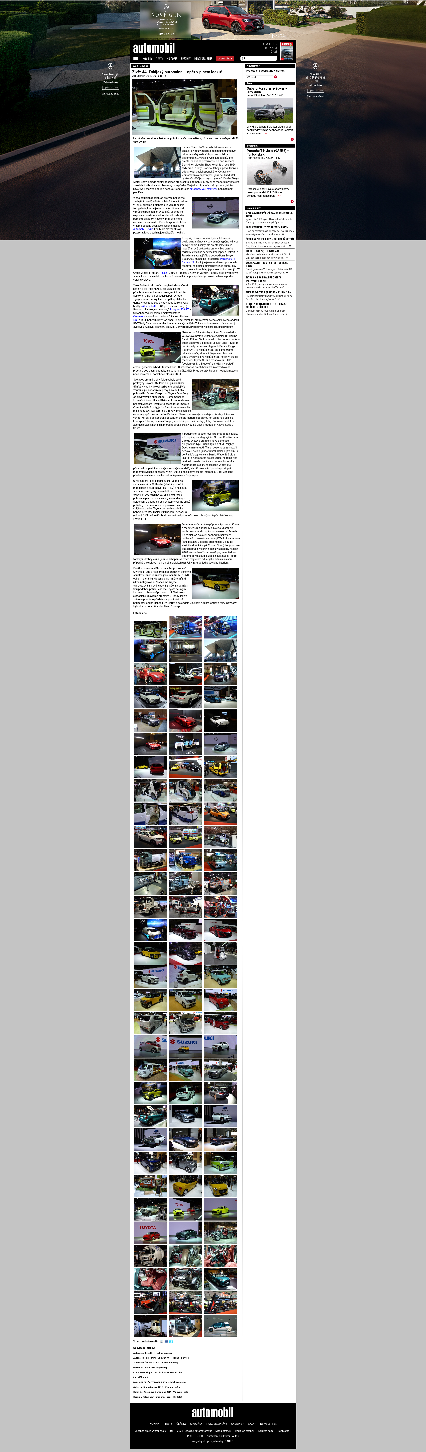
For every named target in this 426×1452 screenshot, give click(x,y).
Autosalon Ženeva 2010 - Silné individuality (155, 1362)
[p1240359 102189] (151, 754)
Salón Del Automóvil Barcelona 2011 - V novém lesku (161, 1392)
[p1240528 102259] (186, 1243)
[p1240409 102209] (220, 893)
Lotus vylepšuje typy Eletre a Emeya (267, 227)
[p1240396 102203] (220, 847)
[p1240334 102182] (220, 684)
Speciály (186, 58)
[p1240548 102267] (151, 1312)
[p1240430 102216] (151, 940)
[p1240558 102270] (151, 1336)
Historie (172, 58)
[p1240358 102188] (220, 730)
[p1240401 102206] (220, 870)
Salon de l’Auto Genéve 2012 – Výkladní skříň (156, 1387)
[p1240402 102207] (151, 893)
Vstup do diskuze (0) (145, 1341)
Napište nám (265, 1431)
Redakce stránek (244, 1431)
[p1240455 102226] (220, 986)
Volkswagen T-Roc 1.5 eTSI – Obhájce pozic (267, 264)
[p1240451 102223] (220, 963)
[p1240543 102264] (151, 1289)
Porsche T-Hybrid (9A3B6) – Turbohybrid (268, 152)
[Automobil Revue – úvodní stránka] (158, 66)
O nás (274, 51)
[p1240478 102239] (151, 1103)
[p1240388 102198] (151, 824)
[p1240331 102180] (151, 684)
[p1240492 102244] (220, 1126)
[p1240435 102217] (151, 660)
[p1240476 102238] (220, 1079)
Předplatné (270, 48)
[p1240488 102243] (186, 1126)
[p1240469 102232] (220, 1033)
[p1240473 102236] (151, 1079)
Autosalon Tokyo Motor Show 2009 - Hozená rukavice (161, 1358)
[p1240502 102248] (151, 1173)
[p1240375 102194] (220, 777)
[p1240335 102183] (151, 707)
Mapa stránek (223, 1431)
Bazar (252, 1423)
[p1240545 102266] (220, 1289)
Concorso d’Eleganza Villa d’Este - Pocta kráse (157, 1372)
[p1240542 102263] (220, 1266)
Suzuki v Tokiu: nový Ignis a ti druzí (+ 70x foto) (157, 1397)
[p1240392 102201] (151, 847)
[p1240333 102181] (186, 684)
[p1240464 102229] (220, 1010)
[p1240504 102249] (186, 1173)
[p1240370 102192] (151, 777)
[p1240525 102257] (220, 1219)
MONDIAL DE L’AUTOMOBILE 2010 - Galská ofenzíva (160, 1382)
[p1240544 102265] (186, 1289)
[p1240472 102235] (220, 1056)
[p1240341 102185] (220, 707)
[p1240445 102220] (220, 940)
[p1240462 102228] (186, 1010)
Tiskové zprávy (216, 1423)
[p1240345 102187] (186, 730)
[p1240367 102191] (220, 754)
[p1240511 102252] (151, 1196)
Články (181, 1423)
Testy (159, 58)
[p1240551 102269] (220, 1312)
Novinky (147, 58)
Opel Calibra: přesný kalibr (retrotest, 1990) (269, 214)
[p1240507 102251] (220, 1173)
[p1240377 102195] (151, 800)
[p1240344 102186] (151, 730)
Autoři (235, 1436)
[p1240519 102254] (220, 1196)
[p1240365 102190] (186, 754)
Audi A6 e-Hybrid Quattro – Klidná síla (268, 292)
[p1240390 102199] (186, 824)
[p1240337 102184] (186, 707)
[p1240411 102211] (186, 917)
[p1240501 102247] (220, 1149)
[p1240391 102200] (220, 824)
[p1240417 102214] (220, 637)
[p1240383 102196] (186, 800)
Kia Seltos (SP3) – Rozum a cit (263, 251)
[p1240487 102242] (151, 1126)
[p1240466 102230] (151, 1033)
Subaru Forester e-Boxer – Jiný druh (267, 90)
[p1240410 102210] (151, 917)
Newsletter (270, 44)
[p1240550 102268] (186, 1312)
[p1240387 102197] (220, 800)
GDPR (199, 1436)
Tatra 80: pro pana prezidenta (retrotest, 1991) (263, 278)
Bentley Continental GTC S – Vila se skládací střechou (266, 305)
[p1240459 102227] (151, 1010)
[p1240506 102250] (151, 637)
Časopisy (237, 1423)
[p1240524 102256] (186, 1219)
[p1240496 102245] (151, 1149)
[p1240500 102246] (186, 1149)
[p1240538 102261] (220, 1336)
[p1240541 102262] (186, 1266)
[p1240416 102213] (186, 637)
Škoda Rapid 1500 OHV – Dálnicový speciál (270, 239)
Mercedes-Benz (203, 58)
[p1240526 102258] (151, 1243)
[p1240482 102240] (186, 1103)
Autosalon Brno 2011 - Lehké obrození (153, 1353)
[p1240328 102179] (220, 660)
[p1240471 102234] (186, 1056)
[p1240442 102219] (186, 940)
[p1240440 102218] (186, 660)
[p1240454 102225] (186, 986)
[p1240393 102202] (186, 847)
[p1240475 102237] (186, 1079)
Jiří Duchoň (138, 75)
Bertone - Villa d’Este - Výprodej (150, 1367)
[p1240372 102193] (186, 777)
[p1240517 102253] (186, 1196)
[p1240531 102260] (220, 1243)
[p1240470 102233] (151, 1056)
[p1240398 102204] (151, 870)
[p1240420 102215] (220, 917)
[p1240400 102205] (186, 870)
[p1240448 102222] (186, 963)
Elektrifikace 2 (140, 1377)
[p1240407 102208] (186, 893)
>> (265, 133)
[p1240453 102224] (151, 986)
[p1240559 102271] (186, 1336)
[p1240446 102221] (151, 963)
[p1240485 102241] (220, 1103)
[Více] (292, 139)
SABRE (229, 1441)
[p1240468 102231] (186, 1033)
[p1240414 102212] (151, 1266)
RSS (189, 1436)
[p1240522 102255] (151, 1219)
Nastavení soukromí (218, 1436)
